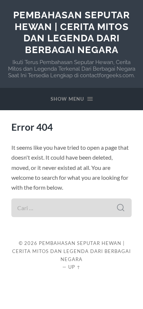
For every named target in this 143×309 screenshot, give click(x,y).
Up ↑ (74, 267)
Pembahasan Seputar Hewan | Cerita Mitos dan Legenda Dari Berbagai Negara (71, 32)
